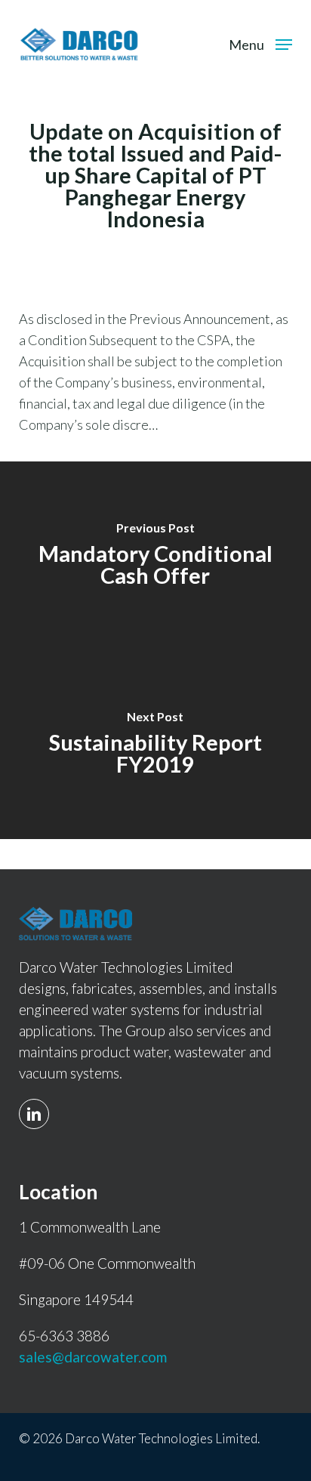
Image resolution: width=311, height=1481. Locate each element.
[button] (260, 42)
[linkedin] (38, 1105)
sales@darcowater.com (93, 1356)
